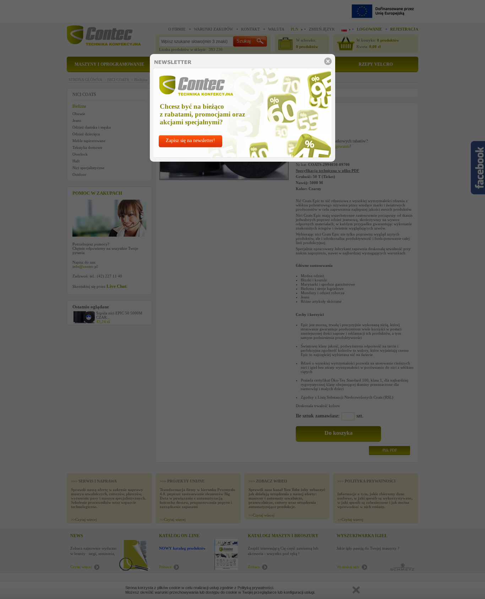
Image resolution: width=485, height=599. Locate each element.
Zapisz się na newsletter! (190, 140)
